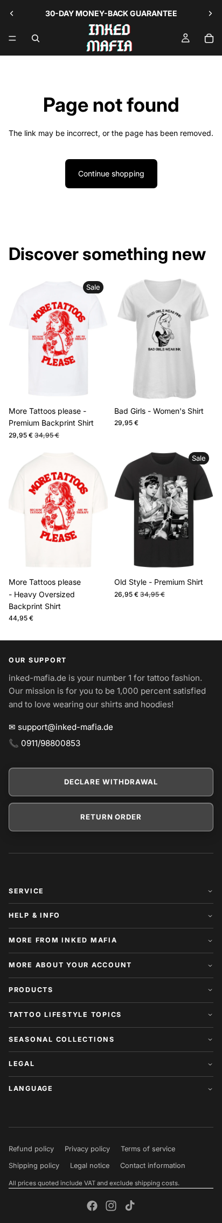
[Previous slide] (12, 13)
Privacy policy (87, 1149)
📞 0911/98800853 (44, 743)
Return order (111, 816)
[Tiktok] (129, 1205)
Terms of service (148, 1149)
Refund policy (31, 1149)
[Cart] (209, 38)
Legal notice (89, 1165)
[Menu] (12, 38)
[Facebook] (92, 1205)
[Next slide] (210, 13)
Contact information (152, 1165)
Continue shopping (111, 173)
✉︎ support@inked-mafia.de (61, 727)
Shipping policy (34, 1165)
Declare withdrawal (111, 781)
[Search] (35, 38)
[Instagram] (111, 1205)
